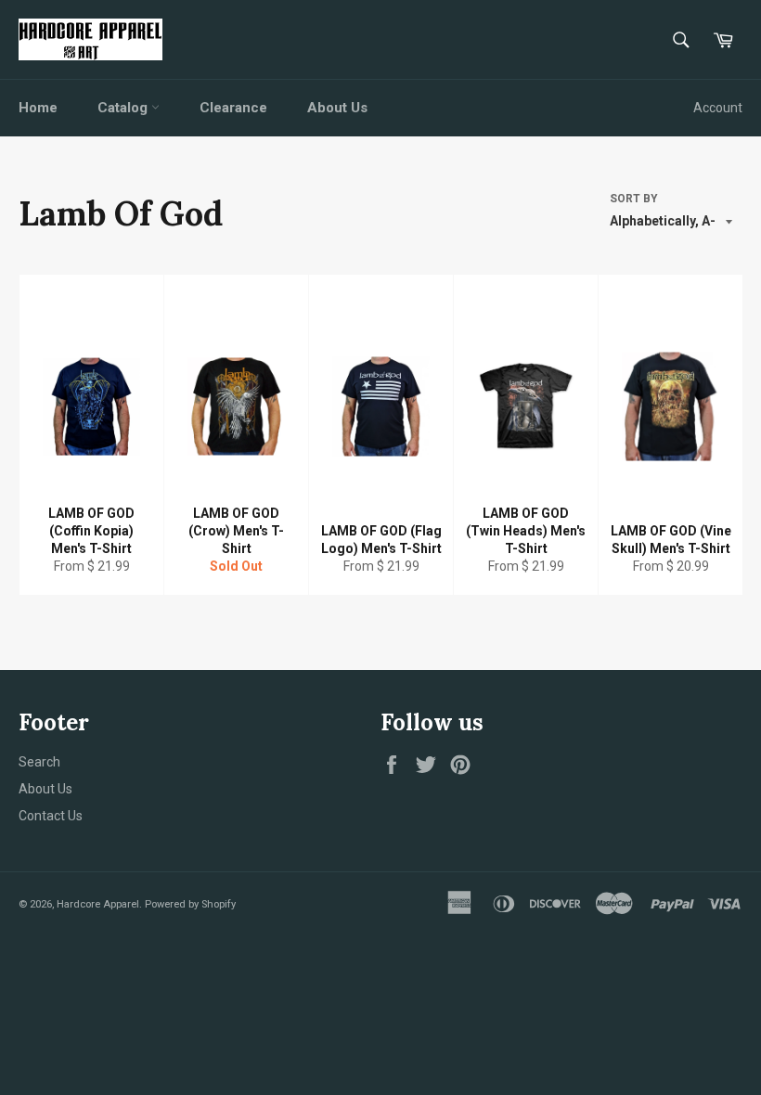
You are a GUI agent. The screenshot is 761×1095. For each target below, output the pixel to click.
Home (38, 107)
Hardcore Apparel (98, 904)
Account (717, 107)
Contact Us (51, 815)
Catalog (124, 107)
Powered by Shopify (190, 904)
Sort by (634, 198)
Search (39, 761)
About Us (337, 107)
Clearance (233, 107)
